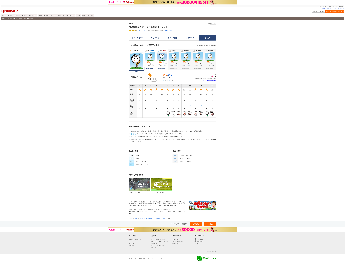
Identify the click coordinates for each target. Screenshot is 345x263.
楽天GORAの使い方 (326, 9)
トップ (3, 15)
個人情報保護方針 (177, 241)
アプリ (78, 15)
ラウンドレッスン (59, 15)
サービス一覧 (132, 258)
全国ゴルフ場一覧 (7, 18)
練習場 (40, 15)
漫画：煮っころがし (157, 247)
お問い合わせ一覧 (144, 258)
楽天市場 (341, 6)
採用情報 (175, 243)
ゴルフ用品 (90, 15)
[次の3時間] (216, 101)
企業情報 (175, 239)
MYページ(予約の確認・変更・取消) (335, 11)
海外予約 (24, 15)
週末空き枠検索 (17, 18)
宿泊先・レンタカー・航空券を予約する (159, 242)
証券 (330, 6)
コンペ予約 (17, 15)
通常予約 (196, 224)
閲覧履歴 (315, 11)
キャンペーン (33, 15)
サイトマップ (341, 9)
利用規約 (131, 245)
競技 (83, 15)
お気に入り (321, 11)
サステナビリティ (157, 258)
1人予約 (9, 15)
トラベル (335, 6)
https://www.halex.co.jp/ (209, 80)
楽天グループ (323, 6)
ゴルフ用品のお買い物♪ (158, 239)
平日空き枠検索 (28, 18)
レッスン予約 (48, 15)
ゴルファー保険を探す (157, 245)
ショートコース (70, 15)
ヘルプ (334, 9)
